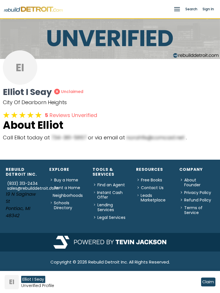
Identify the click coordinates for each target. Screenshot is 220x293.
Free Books (151, 180)
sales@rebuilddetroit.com (32, 188)
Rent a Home (67, 188)
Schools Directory (63, 205)
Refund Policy (197, 200)
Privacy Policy (197, 192)
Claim (208, 282)
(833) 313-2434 (22, 183)
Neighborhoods (68, 195)
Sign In (208, 9)
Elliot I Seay (33, 279)
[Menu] (177, 9)
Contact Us (152, 188)
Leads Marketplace (153, 198)
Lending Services (105, 207)
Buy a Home (66, 180)
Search (191, 9)
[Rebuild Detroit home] (87, 9)
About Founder (192, 182)
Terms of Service (193, 210)
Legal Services (111, 217)
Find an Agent (111, 185)
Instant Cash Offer (110, 195)
